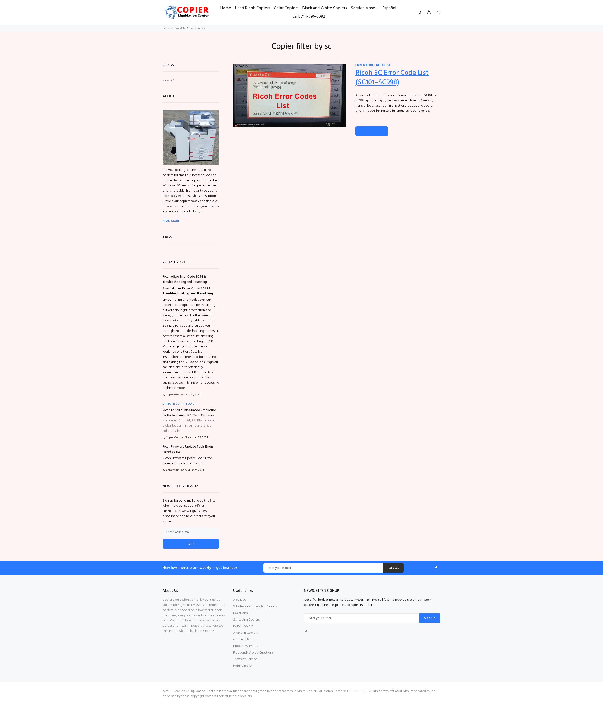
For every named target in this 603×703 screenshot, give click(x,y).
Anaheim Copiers (245, 633)
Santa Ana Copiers (246, 619)
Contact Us (241, 639)
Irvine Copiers (243, 626)
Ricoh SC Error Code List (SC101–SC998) (392, 77)
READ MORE (372, 131)
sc (389, 65)
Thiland (189, 404)
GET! (190, 544)
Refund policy (243, 666)
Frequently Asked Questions (253, 652)
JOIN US (393, 568)
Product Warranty (245, 646)
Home (166, 28)
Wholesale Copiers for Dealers (255, 606)
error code (364, 65)
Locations (240, 613)
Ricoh (380, 65)
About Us (239, 600)
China (167, 404)
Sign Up (430, 618)
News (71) (169, 80)
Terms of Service (245, 659)
